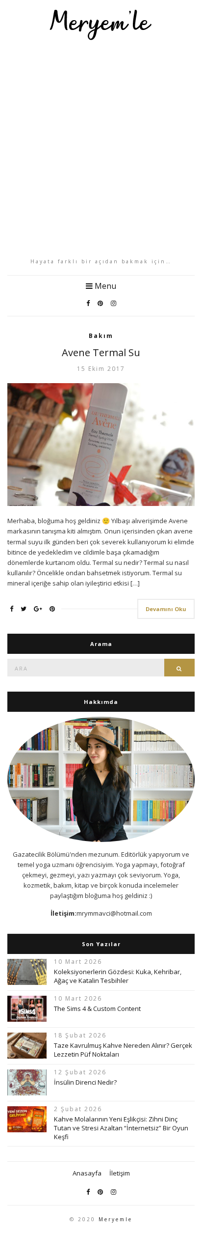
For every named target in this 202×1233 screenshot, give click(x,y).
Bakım (101, 336)
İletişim (119, 1173)
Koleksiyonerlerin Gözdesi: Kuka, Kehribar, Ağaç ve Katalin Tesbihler (117, 976)
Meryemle (115, 1219)
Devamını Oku (166, 609)
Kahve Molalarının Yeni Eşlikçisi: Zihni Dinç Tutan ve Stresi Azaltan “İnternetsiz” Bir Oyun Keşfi (121, 1128)
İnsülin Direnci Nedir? (85, 1082)
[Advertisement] (101, 149)
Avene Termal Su (101, 352)
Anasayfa (87, 1173)
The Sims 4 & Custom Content (97, 1008)
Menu (104, 286)
